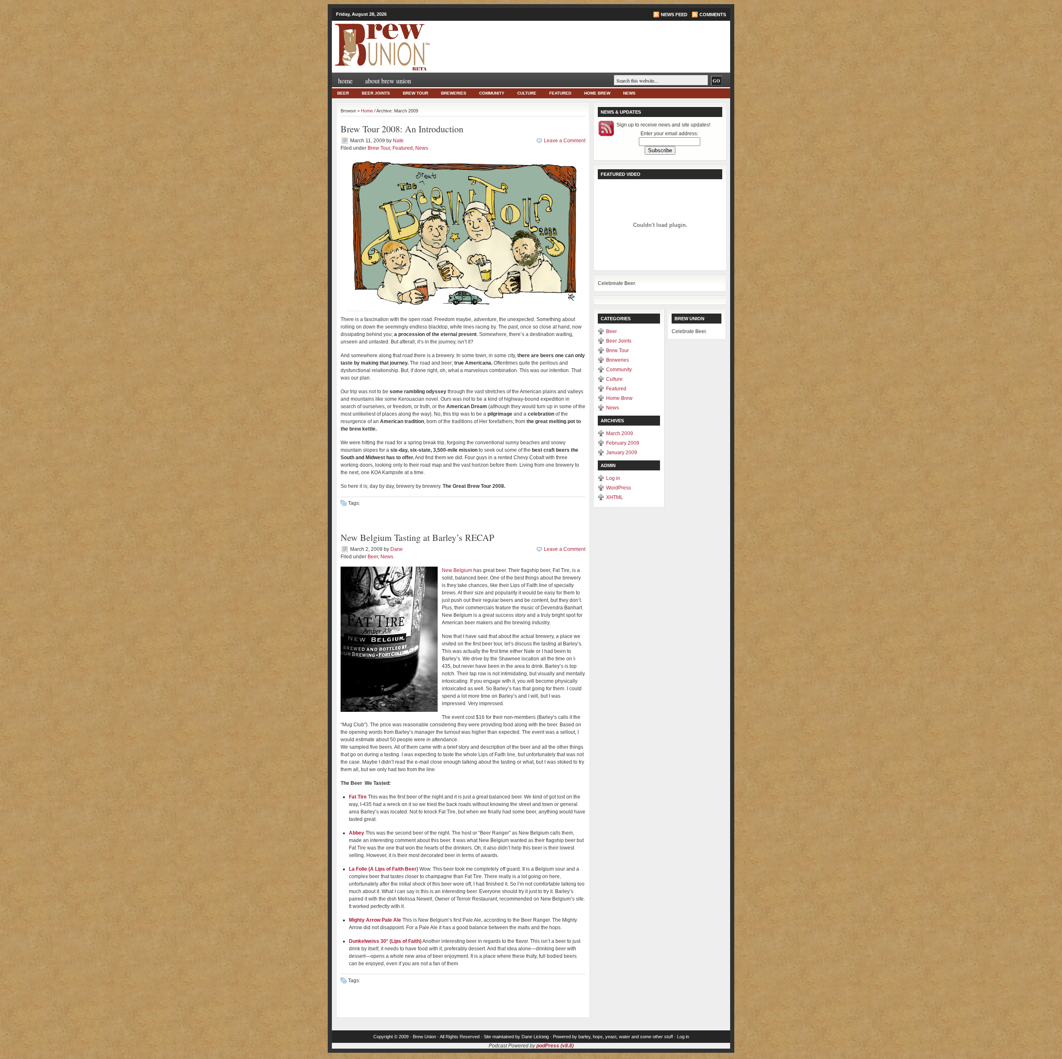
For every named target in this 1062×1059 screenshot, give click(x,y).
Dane (396, 549)
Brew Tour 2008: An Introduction (402, 129)
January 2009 (621, 452)
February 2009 (622, 443)
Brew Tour (415, 93)
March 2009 (619, 433)
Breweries (453, 93)
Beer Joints (376, 93)
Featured (560, 93)
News (629, 93)
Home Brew (597, 93)
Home (345, 80)
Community (491, 93)
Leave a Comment (564, 141)
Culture (526, 93)
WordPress (618, 488)
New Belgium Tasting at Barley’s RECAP (417, 537)
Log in (613, 478)
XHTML (614, 497)
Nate (398, 141)
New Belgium (457, 570)
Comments (712, 14)
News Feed (674, 14)
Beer (343, 93)
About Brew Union (388, 80)
